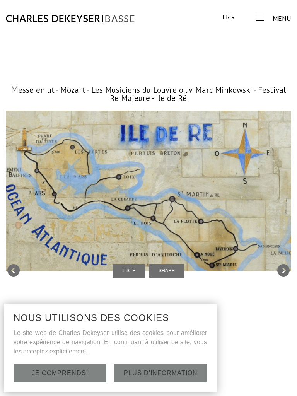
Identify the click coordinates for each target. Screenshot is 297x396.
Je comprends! (60, 373)
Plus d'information (161, 373)
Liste (129, 270)
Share (167, 270)
